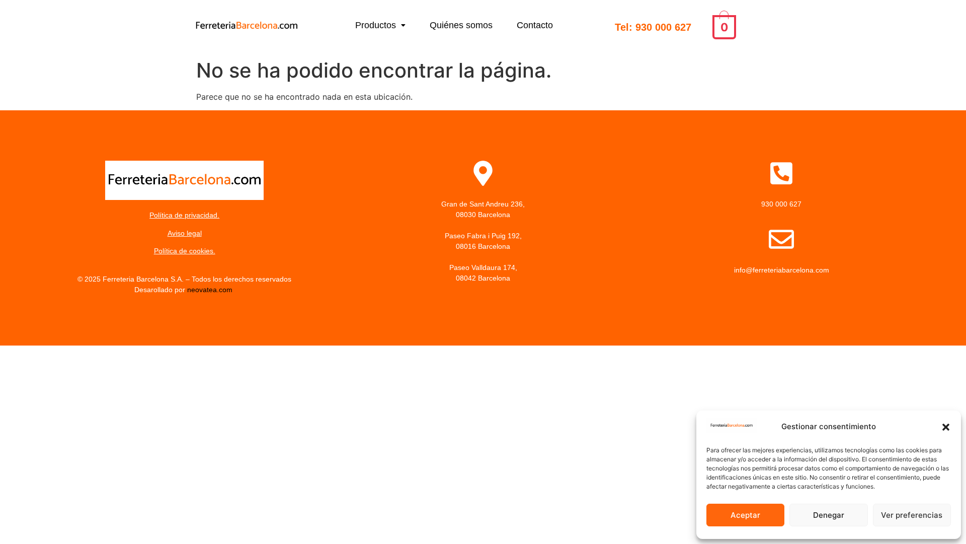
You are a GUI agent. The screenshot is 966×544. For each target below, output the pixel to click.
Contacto (535, 25)
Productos (375, 25)
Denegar (828, 515)
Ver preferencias (911, 515)
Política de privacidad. (184, 215)
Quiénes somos (461, 25)
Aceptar (745, 515)
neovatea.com (210, 290)
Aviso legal (185, 233)
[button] (946, 427)
